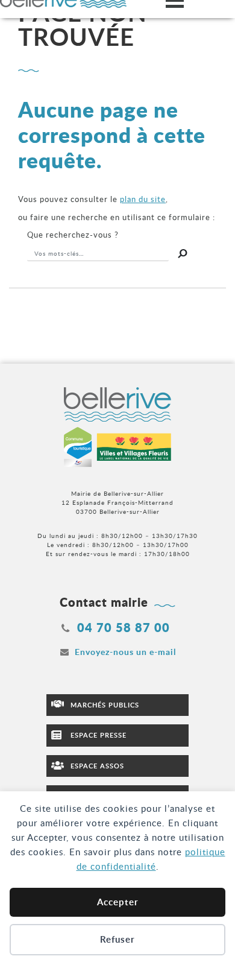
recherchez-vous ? (73, 234)
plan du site (143, 199)
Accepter (118, 902)
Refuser (117, 939)
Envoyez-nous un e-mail (125, 651)
